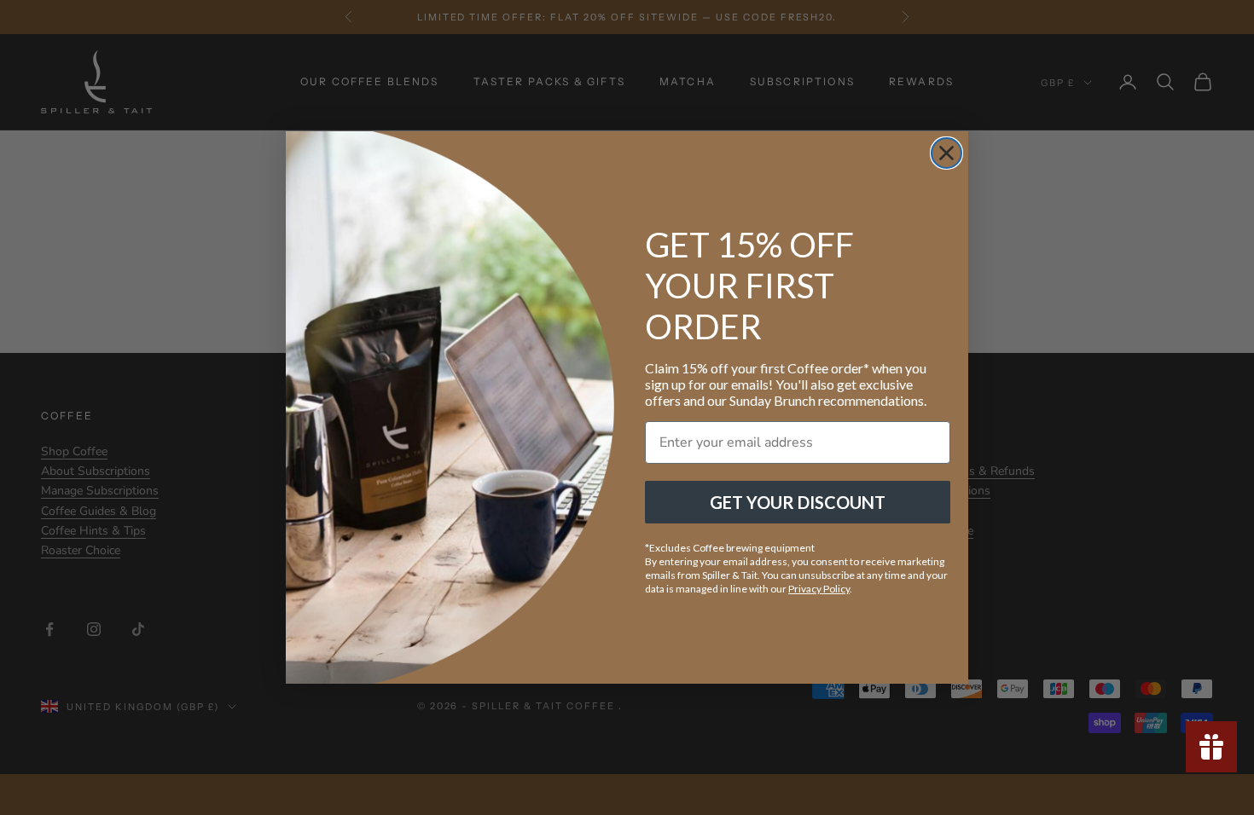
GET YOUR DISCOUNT (797, 502)
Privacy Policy (819, 588)
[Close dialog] (946, 153)
